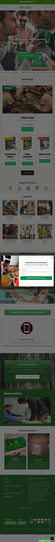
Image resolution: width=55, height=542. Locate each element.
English (42, 540)
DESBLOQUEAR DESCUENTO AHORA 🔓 (36, 278)
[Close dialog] (52, 257)
